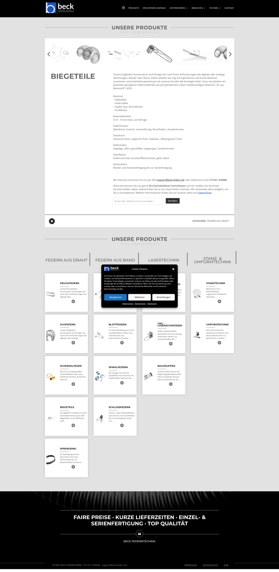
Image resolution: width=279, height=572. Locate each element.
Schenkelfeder (71, 366)
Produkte (133, 8)
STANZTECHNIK (215, 283)
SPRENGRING (68, 448)
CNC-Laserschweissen (170, 324)
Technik (213, 8)
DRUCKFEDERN (69, 283)
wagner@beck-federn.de (170, 180)
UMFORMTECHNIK (217, 324)
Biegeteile (67, 407)
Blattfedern (118, 324)
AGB (226, 565)
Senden (172, 200)
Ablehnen (139, 297)
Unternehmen (177, 8)
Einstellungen (163, 297)
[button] (173, 269)
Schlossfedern (119, 407)
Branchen (197, 8)
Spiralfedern (118, 367)
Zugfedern (67, 324)
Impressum (152, 303)
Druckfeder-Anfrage (154, 8)
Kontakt (229, 8)
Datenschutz (127, 303)
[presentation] (48, 54)
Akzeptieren (115, 297)
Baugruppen (166, 366)
